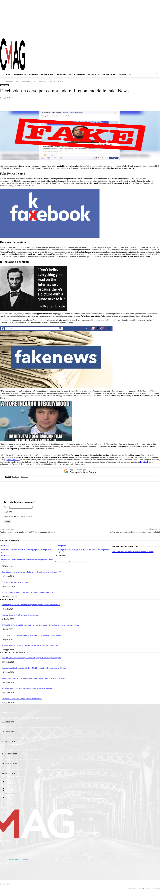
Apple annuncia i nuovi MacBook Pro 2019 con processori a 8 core (27, 532)
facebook (15, 477)
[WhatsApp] (25, 104)
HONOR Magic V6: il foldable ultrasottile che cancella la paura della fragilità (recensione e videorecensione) (40, 625)
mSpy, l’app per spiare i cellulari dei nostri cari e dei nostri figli (135, 532)
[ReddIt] (52, 104)
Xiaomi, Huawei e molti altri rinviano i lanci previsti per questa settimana (28, 592)
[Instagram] (149, 33)
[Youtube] (158, 33)
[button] (157, 74)
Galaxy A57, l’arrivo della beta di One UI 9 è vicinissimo (22, 699)
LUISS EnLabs (13, 460)
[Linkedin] (43, 104)
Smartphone (10, 81)
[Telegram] (154, 33)
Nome (6, 507)
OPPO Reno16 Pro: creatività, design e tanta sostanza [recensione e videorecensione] (32, 635)
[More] (70, 104)
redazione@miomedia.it (18, 859)
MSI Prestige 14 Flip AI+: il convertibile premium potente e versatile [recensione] (31, 605)
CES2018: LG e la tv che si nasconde (15, 582)
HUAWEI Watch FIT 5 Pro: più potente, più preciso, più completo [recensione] (30, 646)
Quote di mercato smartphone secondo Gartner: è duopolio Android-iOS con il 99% (31, 572)
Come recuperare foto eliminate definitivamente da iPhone (133, 552)
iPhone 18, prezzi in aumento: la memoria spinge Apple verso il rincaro (27, 688)
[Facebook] (145, 33)
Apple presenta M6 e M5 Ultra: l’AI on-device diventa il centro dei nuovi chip (30, 737)
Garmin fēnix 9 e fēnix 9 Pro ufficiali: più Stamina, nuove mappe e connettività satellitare (34, 678)
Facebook (144, 462)
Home (2, 81)
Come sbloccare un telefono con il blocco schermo (73, 562)
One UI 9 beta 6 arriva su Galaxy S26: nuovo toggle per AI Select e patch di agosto (31, 658)
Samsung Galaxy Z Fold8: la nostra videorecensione (20, 615)
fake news (24, 477)
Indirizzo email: (10, 516)
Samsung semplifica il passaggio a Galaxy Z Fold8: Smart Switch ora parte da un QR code (34, 668)
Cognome (8, 512)
